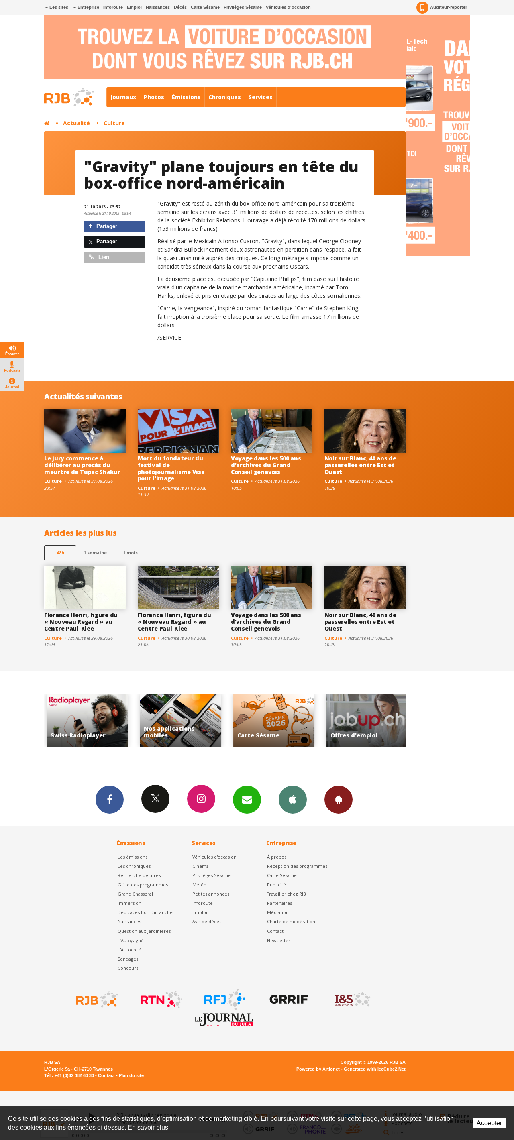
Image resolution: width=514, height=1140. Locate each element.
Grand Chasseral (135, 893)
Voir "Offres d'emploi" (342, 720)
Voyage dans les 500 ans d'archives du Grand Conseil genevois (266, 465)
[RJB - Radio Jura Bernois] (96, 999)
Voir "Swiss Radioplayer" (62, 720)
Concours (128, 968)
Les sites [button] (58, 7)
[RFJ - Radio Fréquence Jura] (224, 999)
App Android (338, 800)
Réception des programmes (297, 866)
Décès (180, 7)
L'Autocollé (129, 949)
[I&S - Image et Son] (351, 999)
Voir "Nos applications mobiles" (155, 720)
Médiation (278, 912)
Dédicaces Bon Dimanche (145, 912)
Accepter (489, 1123)
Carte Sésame (205, 7)
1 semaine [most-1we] (95, 553)
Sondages (128, 958)
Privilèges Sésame (243, 7)
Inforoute (113, 7)
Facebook (110, 800)
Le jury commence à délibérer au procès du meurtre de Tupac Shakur (82, 465)
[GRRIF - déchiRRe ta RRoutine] (288, 999)
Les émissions (132, 856)
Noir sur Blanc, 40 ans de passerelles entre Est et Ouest (360, 465)
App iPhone (293, 800)
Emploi (134, 7)
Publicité (276, 884)
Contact (275, 931)
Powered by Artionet (318, 1069)
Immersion (129, 903)
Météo (199, 884)
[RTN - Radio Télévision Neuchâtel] (160, 999)
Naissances (158, 7)
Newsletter (278, 940)
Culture (114, 123)
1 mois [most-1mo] (130, 553)
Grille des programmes (143, 884)
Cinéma (200, 866)
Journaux (123, 97)
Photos (154, 97)
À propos (276, 856)
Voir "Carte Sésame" (249, 720)
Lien (103, 257)
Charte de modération (291, 921)
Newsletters (247, 800)
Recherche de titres (139, 875)
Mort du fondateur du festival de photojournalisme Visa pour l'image (171, 468)
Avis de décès (206, 921)
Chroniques (224, 97)
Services (261, 97)
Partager (106, 226)
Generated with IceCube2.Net (375, 1069)
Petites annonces (210, 893)
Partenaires (279, 903)
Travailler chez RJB (286, 893)
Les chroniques (134, 866)
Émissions (186, 97)
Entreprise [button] (87, 7)
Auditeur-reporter (448, 7)
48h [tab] (60, 553)
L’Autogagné (131, 940)
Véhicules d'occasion (288, 7)
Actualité (76, 123)
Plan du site (131, 1075)
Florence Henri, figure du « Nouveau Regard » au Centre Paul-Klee (81, 621)
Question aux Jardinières (144, 931)
